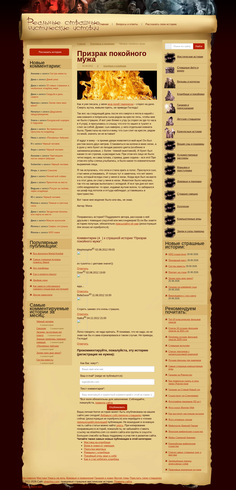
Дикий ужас (52, 79)
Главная (103, 24)
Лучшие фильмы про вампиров (184, 360)
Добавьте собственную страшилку (121, 415)
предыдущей (84, 422)
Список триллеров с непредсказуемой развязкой (183, 353)
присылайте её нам (127, 223)
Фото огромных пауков (180, 419)
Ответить (82, 268)
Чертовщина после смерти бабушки (47, 157)
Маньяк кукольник (55, 220)
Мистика (42, 477)
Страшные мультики (179, 345)
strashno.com (51, 481)
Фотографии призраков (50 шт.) (184, 401)
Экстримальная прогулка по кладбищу (47, 130)
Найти (198, 46)
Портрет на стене (177, 272)
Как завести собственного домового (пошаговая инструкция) (50, 287)
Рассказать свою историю (161, 24)
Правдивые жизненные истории (184, 469)
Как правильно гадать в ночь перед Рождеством (183, 382)
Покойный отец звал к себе (100, 455)
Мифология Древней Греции (183, 425)
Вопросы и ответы (127, 24)
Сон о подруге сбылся (44, 274)
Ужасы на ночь (56, 477)
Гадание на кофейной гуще (182, 287)
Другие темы (121, 477)
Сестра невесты (58, 73)
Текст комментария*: (92, 388)
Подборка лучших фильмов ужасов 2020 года (182, 338)
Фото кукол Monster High (181, 407)
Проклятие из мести (56, 182)
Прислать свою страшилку (146, 477)
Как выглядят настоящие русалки (186, 413)
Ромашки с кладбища (97, 452)
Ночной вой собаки (56, 176)
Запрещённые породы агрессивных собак (179, 462)
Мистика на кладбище (97, 442)
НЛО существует (177, 254)
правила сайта (103, 402)
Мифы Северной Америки (181, 437)
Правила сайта (123, 481)
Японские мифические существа (185, 431)
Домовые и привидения (80, 477)
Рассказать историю (50, 52)
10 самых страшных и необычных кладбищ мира (50, 87)
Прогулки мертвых (95, 449)
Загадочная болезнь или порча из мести (49, 213)
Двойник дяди (40, 280)
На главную (29, 477)
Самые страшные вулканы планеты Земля (47, 261)
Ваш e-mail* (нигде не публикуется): (101, 375)
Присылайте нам (32, 486)
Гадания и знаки (103, 477)
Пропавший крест (177, 260)
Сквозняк (52, 170)
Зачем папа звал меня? (48, 353)
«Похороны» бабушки (57, 137)
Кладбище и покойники (102, 43)
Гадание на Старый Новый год (184, 389)
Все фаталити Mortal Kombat (48, 253)
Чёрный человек (51, 143)
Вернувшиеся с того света (182, 295)
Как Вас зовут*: (89, 363)
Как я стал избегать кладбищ (101, 459)
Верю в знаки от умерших (99, 445)
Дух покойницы (41, 268)
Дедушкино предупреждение (46, 113)
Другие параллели (42, 295)
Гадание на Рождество (180, 375)
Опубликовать (117, 407)
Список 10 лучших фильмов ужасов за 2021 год (183, 329)
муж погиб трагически (120, 104)
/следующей (99, 422)
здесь (119, 425)
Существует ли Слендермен (183, 395)
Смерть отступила (58, 226)
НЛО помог (54, 232)
